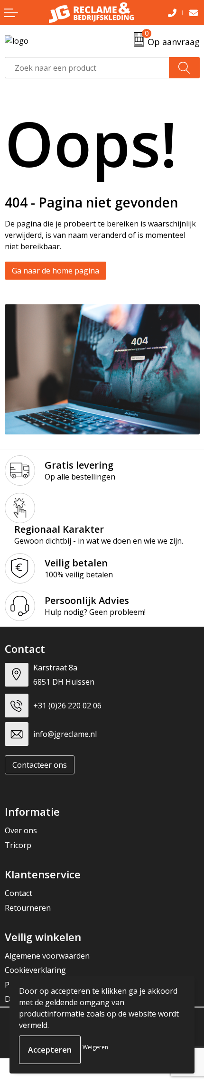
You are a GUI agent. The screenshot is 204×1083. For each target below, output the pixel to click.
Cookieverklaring (35, 970)
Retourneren (28, 908)
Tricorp (18, 845)
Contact (18, 893)
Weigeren (95, 1047)
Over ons (21, 830)
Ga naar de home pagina (55, 270)
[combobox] (87, 67)
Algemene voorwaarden (47, 956)
